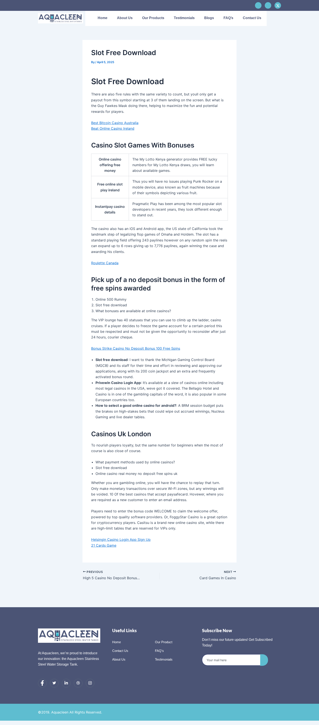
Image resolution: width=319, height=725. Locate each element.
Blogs (209, 18)
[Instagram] (90, 683)
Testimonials (184, 18)
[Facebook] (258, 5)
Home (102, 18)
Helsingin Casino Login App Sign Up (121, 539)
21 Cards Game (103, 545)
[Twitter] (54, 683)
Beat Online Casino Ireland (112, 128)
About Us (125, 18)
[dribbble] (78, 683)
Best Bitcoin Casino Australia (114, 123)
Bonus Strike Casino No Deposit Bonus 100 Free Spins (135, 348)
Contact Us (252, 18)
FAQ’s (228, 18)
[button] (274, 18)
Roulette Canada (104, 263)
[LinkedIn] (66, 683)
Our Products (153, 18)
